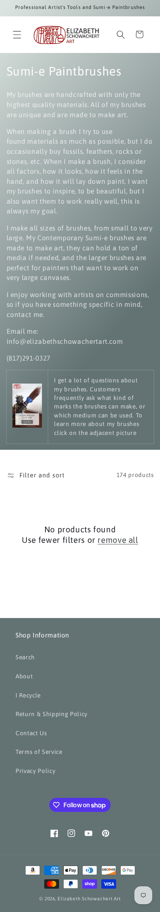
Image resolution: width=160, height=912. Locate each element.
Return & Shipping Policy (51, 714)
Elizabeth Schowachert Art (88, 898)
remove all (117, 539)
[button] (17, 34)
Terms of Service (39, 751)
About (24, 676)
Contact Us (31, 733)
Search (25, 657)
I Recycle (28, 695)
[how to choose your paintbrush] (27, 425)
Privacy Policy (35, 771)
